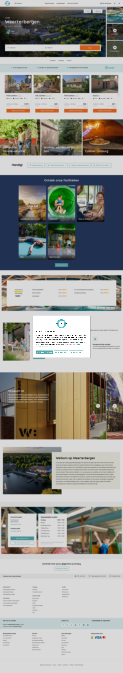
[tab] (45, 405)
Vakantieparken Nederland (9, 589)
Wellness (64, 649)
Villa (33, 612)
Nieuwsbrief (64, 638)
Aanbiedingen (61, 3)
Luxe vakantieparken (7, 605)
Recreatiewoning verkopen (38, 642)
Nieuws (63, 654)
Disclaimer (65, 665)
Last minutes (65, 589)
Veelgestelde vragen (37, 638)
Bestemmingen (49, 3)
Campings (34, 587)
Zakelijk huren (35, 647)
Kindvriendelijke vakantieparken (10, 603)
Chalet (33, 603)
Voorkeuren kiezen (76, 352)
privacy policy (46, 347)
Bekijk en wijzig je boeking (80, 165)
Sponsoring (64, 645)
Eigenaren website (36, 649)
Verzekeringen (6, 642)
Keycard (5, 640)
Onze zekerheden (7, 638)
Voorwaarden (6, 645)
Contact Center (17, 626)
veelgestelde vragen (13, 624)
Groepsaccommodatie (37, 605)
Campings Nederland (37, 592)
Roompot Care (35, 645)
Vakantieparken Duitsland (9, 594)
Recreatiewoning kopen (37, 640)
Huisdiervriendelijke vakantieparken (11, 600)
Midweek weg (65, 592)
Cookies (59, 665)
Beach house (35, 598)
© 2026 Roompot (79, 665)
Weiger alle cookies (61, 352)
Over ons (64, 640)
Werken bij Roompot (66, 652)
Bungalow (34, 600)
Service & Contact (72, 3)
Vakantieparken (6, 587)
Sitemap (72, 665)
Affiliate (63, 635)
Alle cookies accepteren (44, 352)
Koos (63, 647)
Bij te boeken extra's (7, 635)
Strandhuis (34, 610)
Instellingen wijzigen (61, 568)
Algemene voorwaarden (45, 665)
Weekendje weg (65, 594)
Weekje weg (65, 596)
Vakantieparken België (8, 592)
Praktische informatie (57, 165)
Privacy (54, 665)
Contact (34, 635)
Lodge (33, 607)
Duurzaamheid (65, 642)
